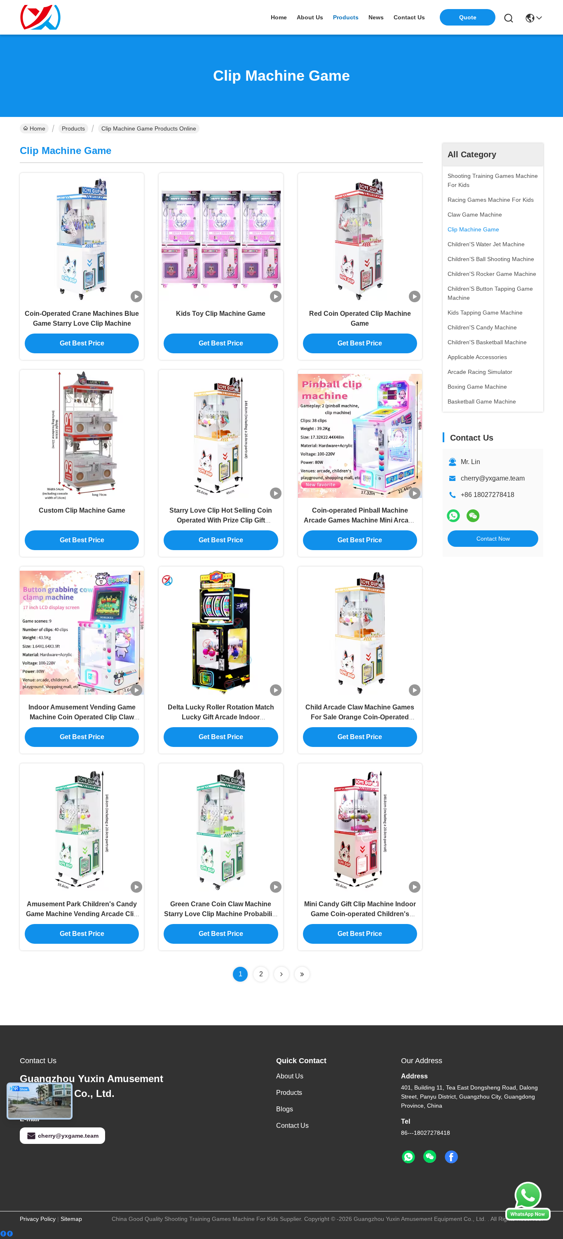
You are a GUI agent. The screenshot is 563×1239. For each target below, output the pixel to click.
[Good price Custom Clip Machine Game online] (82, 435)
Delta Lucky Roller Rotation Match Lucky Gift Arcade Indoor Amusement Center (221, 717)
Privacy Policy (38, 1219)
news (376, 17)
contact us (409, 17)
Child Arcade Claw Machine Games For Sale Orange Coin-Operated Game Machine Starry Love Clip (359, 717)
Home (279, 17)
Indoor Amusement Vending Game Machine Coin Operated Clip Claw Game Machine (82, 717)
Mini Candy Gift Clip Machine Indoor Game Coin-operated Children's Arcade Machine (360, 914)
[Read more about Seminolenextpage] (281, 974)
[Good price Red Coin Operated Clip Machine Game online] (360, 238)
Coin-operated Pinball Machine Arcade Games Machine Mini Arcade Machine (360, 520)
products (346, 17)
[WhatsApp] (453, 515)
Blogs (284, 1109)
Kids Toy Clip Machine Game (220, 313)
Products (73, 128)
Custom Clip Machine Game (82, 510)
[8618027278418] (408, 1157)
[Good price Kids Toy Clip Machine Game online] (221, 238)
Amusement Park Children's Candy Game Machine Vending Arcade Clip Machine (82, 914)
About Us (289, 1076)
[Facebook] (6, 1233)
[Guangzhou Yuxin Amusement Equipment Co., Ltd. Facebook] (451, 1157)
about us (310, 17)
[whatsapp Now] (528, 1218)
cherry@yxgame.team (493, 478)
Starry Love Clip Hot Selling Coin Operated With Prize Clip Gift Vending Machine (220, 520)
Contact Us (292, 1125)
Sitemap (71, 1219)
